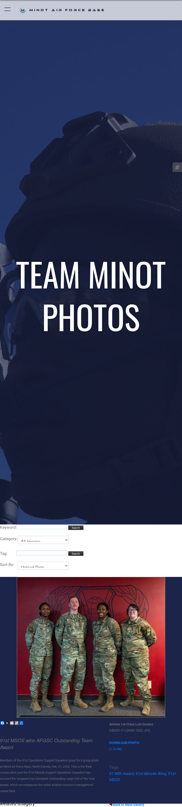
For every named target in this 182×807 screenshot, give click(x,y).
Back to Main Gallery (128, 805)
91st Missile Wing (151, 773)
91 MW (115, 773)
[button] (7, 10)
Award (128, 773)
